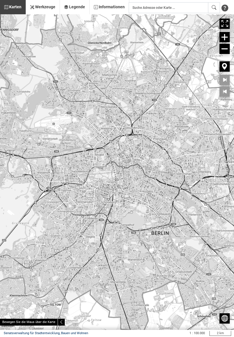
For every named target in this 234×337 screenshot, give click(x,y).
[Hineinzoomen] (224, 37)
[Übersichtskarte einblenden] (224, 318)
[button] (13, 7)
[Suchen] (214, 7)
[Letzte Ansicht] (224, 92)
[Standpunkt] (224, 66)
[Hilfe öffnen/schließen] (225, 7)
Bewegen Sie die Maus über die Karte (28, 322)
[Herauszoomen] (224, 49)
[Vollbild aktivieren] (224, 24)
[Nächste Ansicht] (224, 80)
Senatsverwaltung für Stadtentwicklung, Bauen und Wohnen (46, 333)
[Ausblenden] (61, 322)
